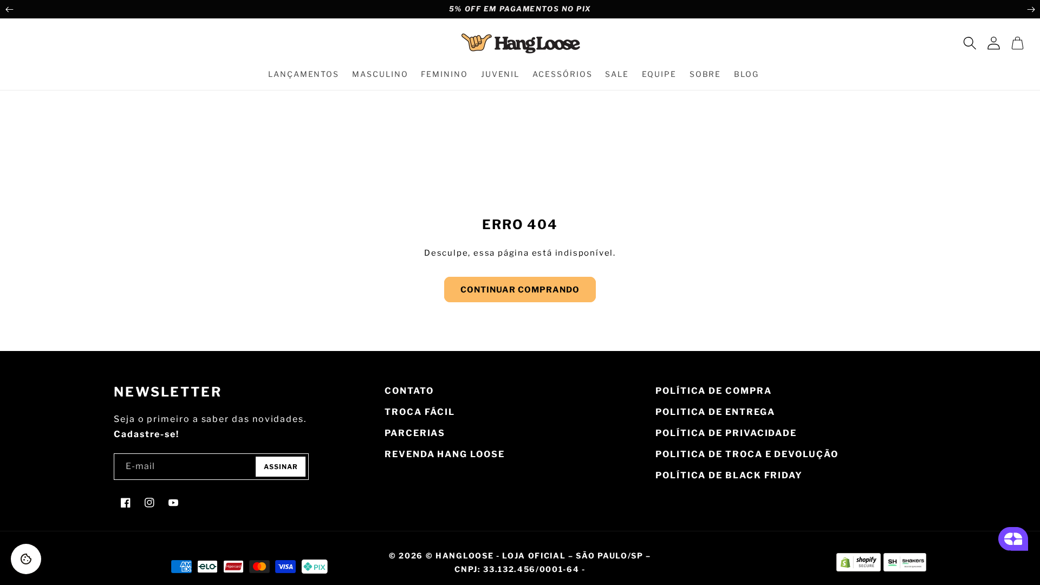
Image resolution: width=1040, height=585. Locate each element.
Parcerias (415, 433)
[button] (969, 43)
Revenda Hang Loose (445, 454)
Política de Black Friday (729, 475)
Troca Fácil (420, 412)
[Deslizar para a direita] (1031, 9)
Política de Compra (713, 391)
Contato (409, 391)
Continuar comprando (520, 290)
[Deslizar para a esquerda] (9, 9)
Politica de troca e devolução (746, 454)
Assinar (281, 467)
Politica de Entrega (715, 412)
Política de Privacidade (726, 433)
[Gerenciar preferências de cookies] (26, 559)
